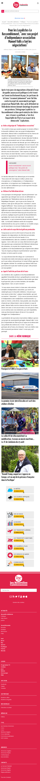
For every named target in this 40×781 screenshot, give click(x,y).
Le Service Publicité (6, 766)
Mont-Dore (4, 631)
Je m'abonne (29, 2)
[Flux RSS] (14, 596)
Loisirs (3, 661)
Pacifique (4, 647)
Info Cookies (4, 738)
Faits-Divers (4, 618)
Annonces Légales (6, 751)
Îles (2, 643)
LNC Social (4, 680)
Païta (2, 633)
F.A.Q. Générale (5, 734)
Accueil (4, 22)
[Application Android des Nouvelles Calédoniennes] (24, 596)
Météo (3, 671)
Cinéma (3, 667)
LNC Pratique (5, 694)
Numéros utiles (5, 697)
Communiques (5, 755)
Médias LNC (4, 713)
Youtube (3, 688)
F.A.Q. (2, 722)
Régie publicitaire (6, 772)
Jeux (2, 669)
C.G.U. (2, 728)
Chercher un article (6, 707)
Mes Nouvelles (5, 704)
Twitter (3, 686)
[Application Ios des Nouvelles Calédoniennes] (26, 596)
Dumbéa (3, 629)
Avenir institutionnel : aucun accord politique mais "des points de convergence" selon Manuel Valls (20, 168)
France (3, 648)
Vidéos (3, 717)
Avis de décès (5, 757)
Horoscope (4, 673)
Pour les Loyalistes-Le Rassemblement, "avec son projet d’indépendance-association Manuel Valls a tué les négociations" (20, 38)
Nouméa (3, 627)
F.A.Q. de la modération (7, 736)
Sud (2, 638)
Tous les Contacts (6, 777)
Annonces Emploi (6, 753)
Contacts (4, 762)
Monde (3, 651)
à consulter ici (18, 491)
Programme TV (5, 665)
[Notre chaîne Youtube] (21, 596)
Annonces (4, 747)
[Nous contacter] (11, 596)
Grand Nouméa (5, 625)
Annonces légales (6, 770)
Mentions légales (6, 732)
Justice (3, 620)
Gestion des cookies (18, 602)
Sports (3, 644)
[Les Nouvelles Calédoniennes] (20, 5)
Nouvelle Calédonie (13, 22)
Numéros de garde (6, 699)
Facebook (3, 684)
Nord (2, 640)
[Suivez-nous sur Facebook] (19, 596)
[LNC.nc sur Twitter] (16, 596)
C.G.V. (2, 730)
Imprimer (36, 53)
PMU (2, 675)
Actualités (4, 611)
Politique (22, 22)
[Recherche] (3, 11)
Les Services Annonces (7, 726)
